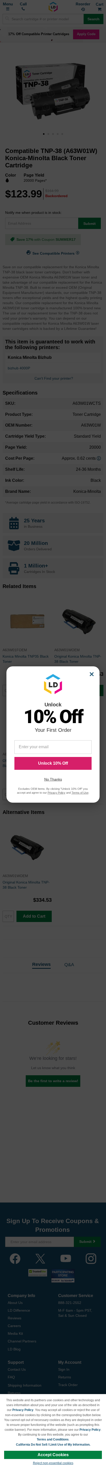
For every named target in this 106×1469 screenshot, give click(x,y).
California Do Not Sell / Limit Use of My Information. (53, 1444)
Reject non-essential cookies (53, 1463)
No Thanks (53, 779)
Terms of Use (80, 792)
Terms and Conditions (53, 1439)
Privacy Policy (22, 1410)
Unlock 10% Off (53, 763)
